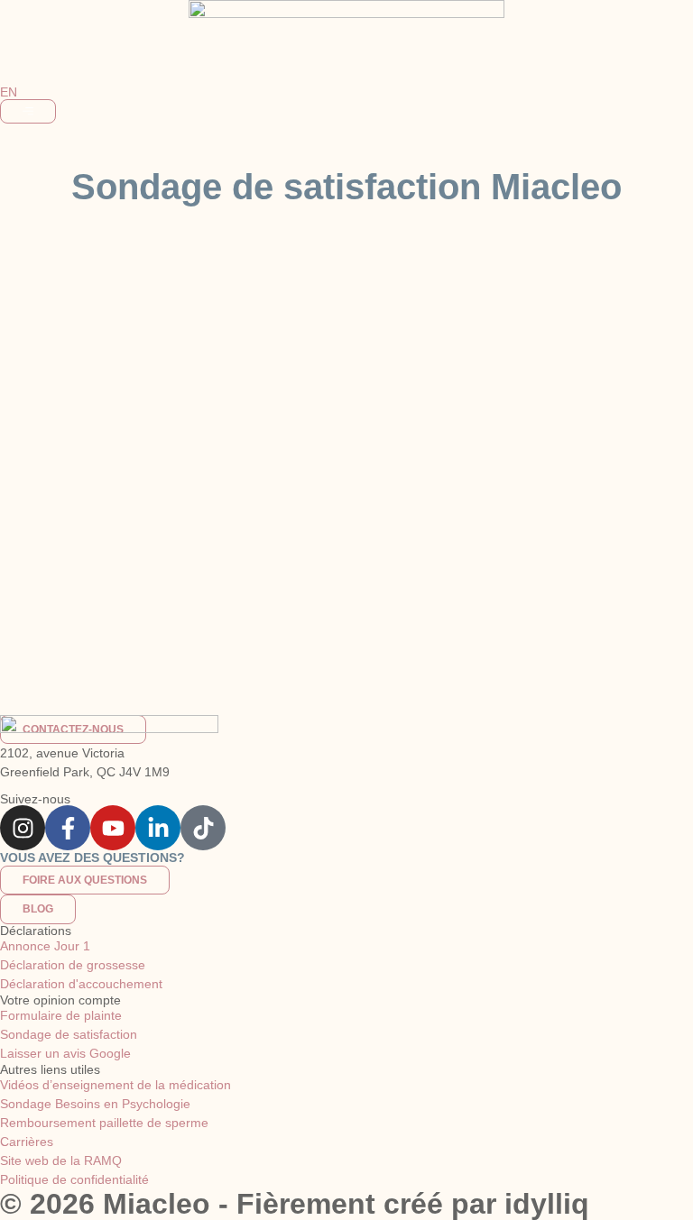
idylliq (546, 1204)
